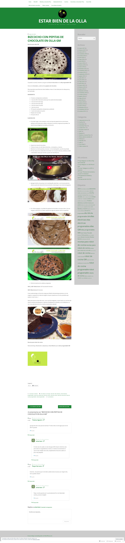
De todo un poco (83, 129)
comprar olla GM (88, 196)
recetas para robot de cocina (44, 395)
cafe (85, 191)
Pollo (83, 235)
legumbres (86, 206)
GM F (80, 131)
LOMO (92, 206)
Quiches (79, 237)
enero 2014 (82, 105)
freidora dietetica (84, 200)
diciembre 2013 (83, 107)
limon (89, 206)
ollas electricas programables (84, 223)
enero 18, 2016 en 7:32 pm (39, 418)
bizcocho (93, 189)
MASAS (89, 208)
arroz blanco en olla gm (45, 393)
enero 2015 (82, 89)
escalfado (89, 198)
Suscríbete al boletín (56, 5)
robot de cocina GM (62, 395)
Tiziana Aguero (37, 420)
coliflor (83, 196)
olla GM (52, 393)
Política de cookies (36, 539)
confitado (93, 197)
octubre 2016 (82, 55)
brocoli (83, 191)
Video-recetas (45, 5)
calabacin (87, 191)
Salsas (85, 276)
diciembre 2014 (83, 91)
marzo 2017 (82, 48)
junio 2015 (81, 79)
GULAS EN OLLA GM (64, 406)
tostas (83, 278)
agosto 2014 (82, 96)
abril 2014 (81, 100)
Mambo (81, 133)
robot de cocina (54, 395)
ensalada (84, 198)
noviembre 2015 (83, 70)
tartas (92, 276)
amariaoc (39, 441)
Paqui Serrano (37, 466)
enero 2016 (82, 66)
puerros (90, 235)
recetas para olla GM (86, 239)
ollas (80, 142)
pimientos (79, 235)
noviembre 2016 (83, 54)
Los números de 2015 (35, 406)
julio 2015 (81, 78)
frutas (92, 205)
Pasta (81, 233)
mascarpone (92, 208)
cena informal (90, 195)
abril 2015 (81, 83)
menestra (79, 210)
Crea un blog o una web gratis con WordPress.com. (39, 536)
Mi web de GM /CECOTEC (85, 179)
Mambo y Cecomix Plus (45, 2)
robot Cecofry (93, 250)
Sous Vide (88, 2)
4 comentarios (50, 396)
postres (86, 235)
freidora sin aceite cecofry (85, 205)
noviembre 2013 (83, 109)
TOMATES (79, 278)
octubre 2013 (82, 111)
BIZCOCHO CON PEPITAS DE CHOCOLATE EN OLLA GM (46, 38)
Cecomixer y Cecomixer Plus (77, 2)
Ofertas (81, 138)
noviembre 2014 (83, 92)
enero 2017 (82, 52)
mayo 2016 (81, 59)
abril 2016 (81, 61)
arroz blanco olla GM (85, 189)
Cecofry (66, 2)
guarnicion (79, 206)
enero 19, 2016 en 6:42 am (43, 439)
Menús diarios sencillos (34, 5)
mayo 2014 (81, 98)
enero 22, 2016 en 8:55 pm (43, 485)
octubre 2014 (82, 94)
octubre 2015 (82, 72)
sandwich (89, 276)
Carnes (88, 193)
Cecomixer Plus (83, 126)
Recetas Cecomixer (85, 237)
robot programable (40, 396)
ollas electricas (57, 393)
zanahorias (90, 278)
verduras (86, 278)
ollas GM (36, 395)
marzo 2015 (82, 85)
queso (93, 235)
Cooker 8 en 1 (82, 127)
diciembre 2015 (83, 68)
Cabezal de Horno (57, 2)
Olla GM (35, 2)
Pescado (89, 233)
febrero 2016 (82, 65)
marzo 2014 (82, 102)
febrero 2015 (82, 87)
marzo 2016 (82, 63)
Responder (32, 435)
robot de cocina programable (86, 266)
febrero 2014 (82, 104)
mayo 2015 (81, 81)
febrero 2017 (82, 50)
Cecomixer (31, 393)
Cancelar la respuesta (46, 507)
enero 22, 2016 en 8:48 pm (39, 464)
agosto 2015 (82, 76)
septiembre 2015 (83, 74)
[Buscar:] (87, 38)
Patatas (85, 233)
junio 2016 (81, 57)
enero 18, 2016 (32, 34)
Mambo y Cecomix (83, 209)
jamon (83, 206)
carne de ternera (83, 193)
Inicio (30, 2)
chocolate (80, 197)
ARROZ (79, 189)
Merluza (82, 210)
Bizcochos (79, 191)
